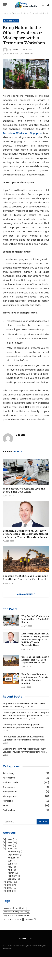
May (10, 866)
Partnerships (9, 810)
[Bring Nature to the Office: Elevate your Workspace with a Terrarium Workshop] (26, 74)
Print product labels (12, 919)
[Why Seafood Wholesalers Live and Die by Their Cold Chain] (26, 472)
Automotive (9, 777)
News (5, 805)
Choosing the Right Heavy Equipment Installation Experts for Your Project (25, 577)
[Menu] (5, 4)
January (12, 878)
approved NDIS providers (14, 908)
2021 (9, 885)
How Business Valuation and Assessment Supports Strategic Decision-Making (34, 678)
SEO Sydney (30, 919)
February (12, 875)
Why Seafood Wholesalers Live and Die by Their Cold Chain (24, 490)
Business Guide (11, 21)
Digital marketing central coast (17, 916)
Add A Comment (26, 594)
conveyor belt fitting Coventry (16, 912)
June (10, 863)
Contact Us (26, 938)
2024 (9, 845)
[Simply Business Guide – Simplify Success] (26, 4)
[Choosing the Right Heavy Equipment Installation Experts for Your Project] (26, 559)
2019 (9, 891)
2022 (9, 882)
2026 (9, 839)
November (13, 851)
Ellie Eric (15, 49)
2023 (9, 848)
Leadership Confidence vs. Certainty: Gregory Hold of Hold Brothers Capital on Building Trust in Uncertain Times (25, 534)
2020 (9, 888)
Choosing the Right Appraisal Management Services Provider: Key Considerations (24, 750)
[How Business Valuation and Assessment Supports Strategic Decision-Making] (11, 678)
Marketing (8, 800)
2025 (9, 842)
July (10, 860)
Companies (9, 787)
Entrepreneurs (10, 791)
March (11, 872)
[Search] (47, 4)
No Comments (11, 53)
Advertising (8, 773)
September (13, 854)
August (11, 857)
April (10, 869)
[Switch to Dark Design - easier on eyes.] (43, 4)
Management (10, 796)
